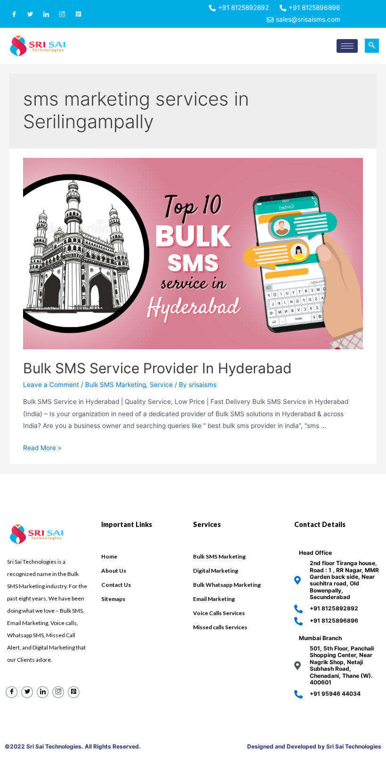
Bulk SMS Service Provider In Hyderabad (157, 368)
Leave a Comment (51, 384)
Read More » (42, 448)
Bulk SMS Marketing (115, 384)
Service (161, 384)
